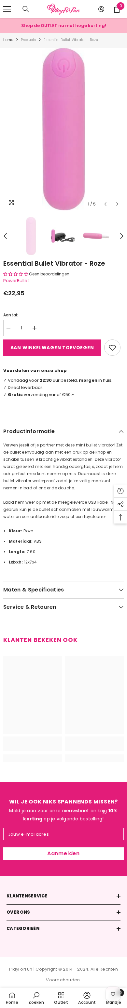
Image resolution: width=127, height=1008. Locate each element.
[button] (105, 204)
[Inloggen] (101, 9)
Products (28, 39)
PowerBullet (16, 280)
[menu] (7, 9)
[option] (63, 129)
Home (8, 39)
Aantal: (10, 315)
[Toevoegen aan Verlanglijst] (112, 347)
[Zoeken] (26, 9)
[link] (32, 747)
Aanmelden (63, 853)
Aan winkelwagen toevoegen (52, 347)
